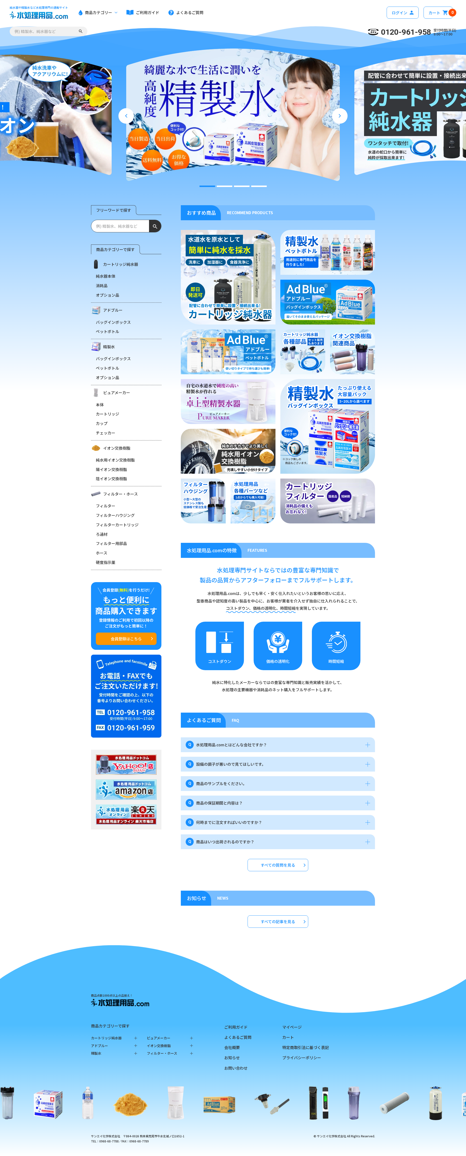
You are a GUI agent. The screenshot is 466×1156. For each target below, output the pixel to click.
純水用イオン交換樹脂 (115, 460)
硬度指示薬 (105, 562)
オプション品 (107, 295)
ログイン (399, 13)
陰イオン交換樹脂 (111, 478)
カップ (102, 423)
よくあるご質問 (237, 1037)
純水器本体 (105, 276)
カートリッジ (107, 414)
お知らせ (232, 1057)
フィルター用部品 (111, 543)
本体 (100, 404)
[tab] (207, 186)
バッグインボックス (113, 322)
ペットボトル (107, 331)
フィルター (105, 506)
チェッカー (105, 433)
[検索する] (80, 31)
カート (441, 13)
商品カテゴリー (98, 12)
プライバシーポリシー (301, 1057)
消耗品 (102, 285)
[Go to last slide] (126, 116)
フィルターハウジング (115, 515)
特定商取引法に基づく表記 (305, 1047)
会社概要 (232, 1047)
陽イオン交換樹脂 (111, 469)
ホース (101, 553)
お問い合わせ (236, 1068)
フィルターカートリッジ (117, 525)
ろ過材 (102, 534)
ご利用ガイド (236, 1027)
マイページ (292, 1027)
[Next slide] (340, 116)
